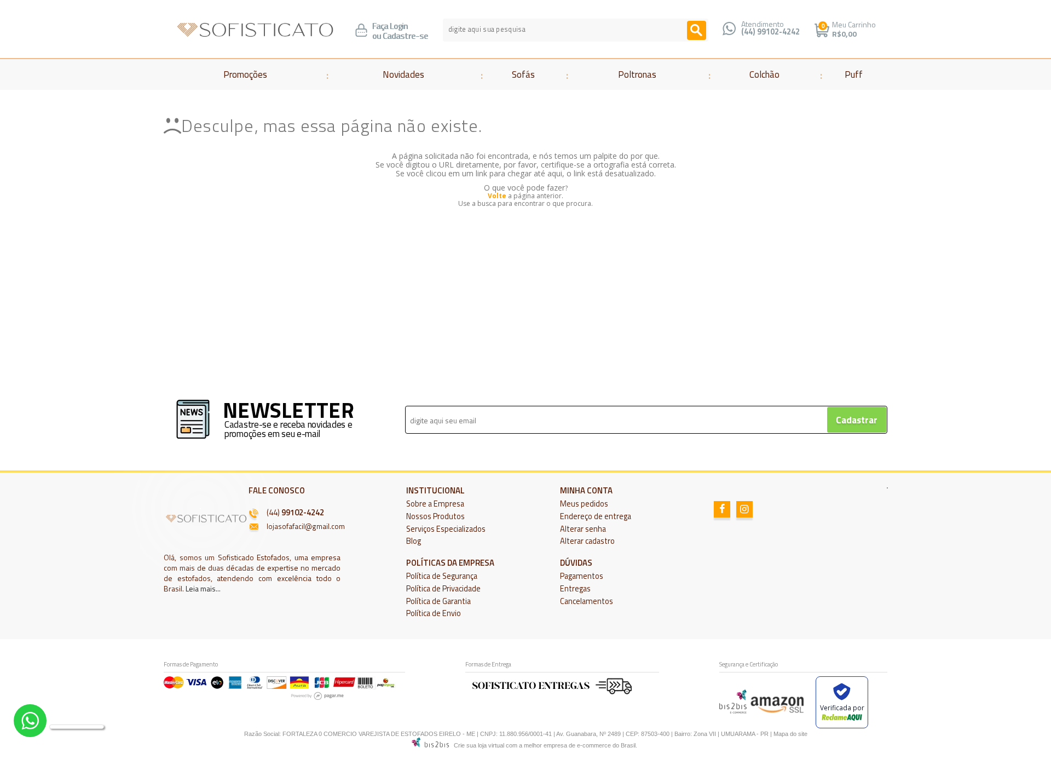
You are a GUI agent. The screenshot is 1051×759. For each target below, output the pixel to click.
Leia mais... (203, 588)
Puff (854, 74)
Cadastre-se (405, 36)
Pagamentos (581, 576)
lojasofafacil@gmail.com (306, 526)
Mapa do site (790, 734)
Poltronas (637, 74)
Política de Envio (433, 613)
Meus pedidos (584, 504)
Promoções (245, 74)
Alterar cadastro (587, 541)
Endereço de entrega (595, 516)
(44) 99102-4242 (770, 32)
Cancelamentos (586, 601)
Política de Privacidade (443, 589)
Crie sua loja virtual (479, 745)
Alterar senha (583, 529)
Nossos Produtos (435, 516)
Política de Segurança (441, 576)
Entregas (575, 589)
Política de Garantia (438, 601)
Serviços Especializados (446, 529)
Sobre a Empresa (435, 504)
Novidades (403, 74)
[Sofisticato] (255, 29)
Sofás (523, 74)
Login (399, 26)
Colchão (764, 74)
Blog (413, 541)
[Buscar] (696, 30)
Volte (497, 195)
